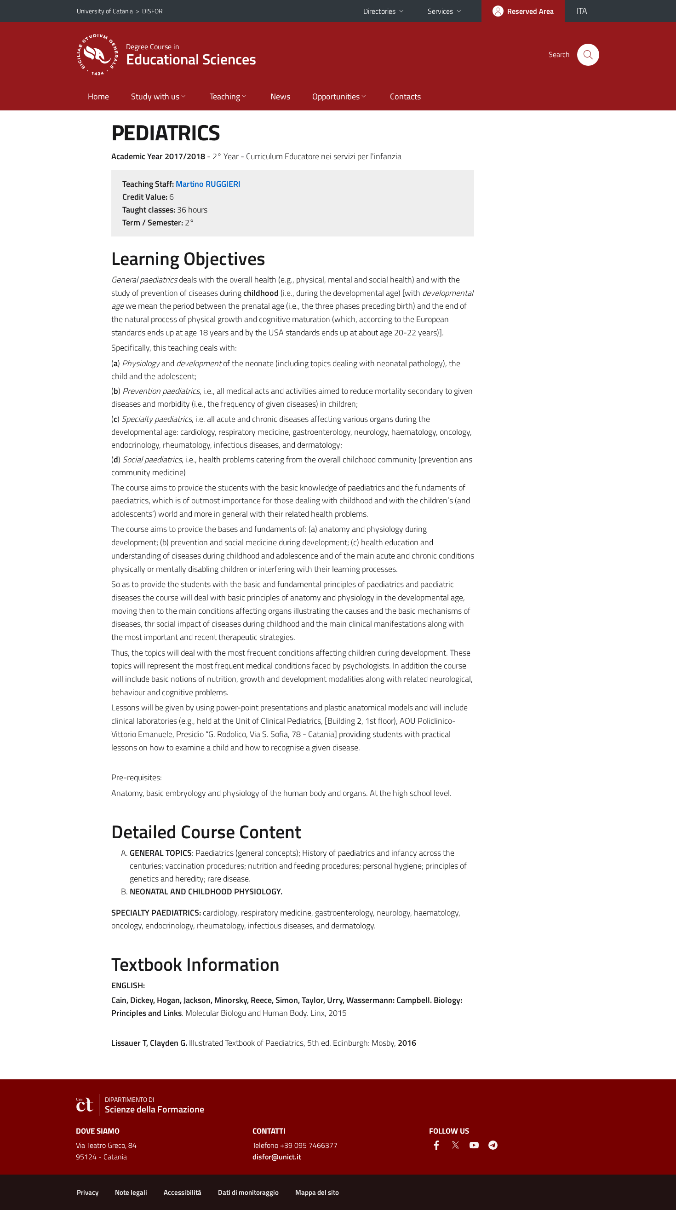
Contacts (405, 96)
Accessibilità (182, 1192)
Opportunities (336, 96)
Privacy (87, 1192)
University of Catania (105, 11)
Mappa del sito (317, 1192)
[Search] (588, 55)
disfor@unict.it (276, 1156)
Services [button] (440, 11)
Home (98, 96)
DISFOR (152, 11)
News (280, 96)
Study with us (155, 96)
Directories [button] (379, 11)
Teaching (225, 96)
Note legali (131, 1192)
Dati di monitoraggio (248, 1192)
